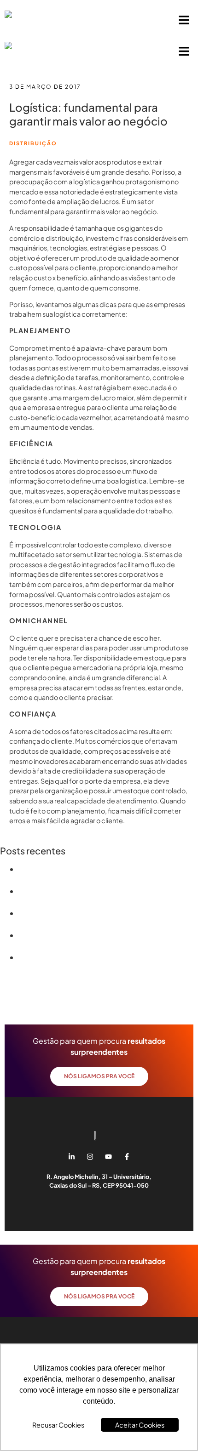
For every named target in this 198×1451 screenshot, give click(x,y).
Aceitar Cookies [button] (139, 1425)
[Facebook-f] (127, 1156)
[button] (184, 20)
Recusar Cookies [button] (58, 1425)
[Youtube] (108, 1156)
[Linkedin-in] (71, 1156)
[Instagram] (90, 1156)
